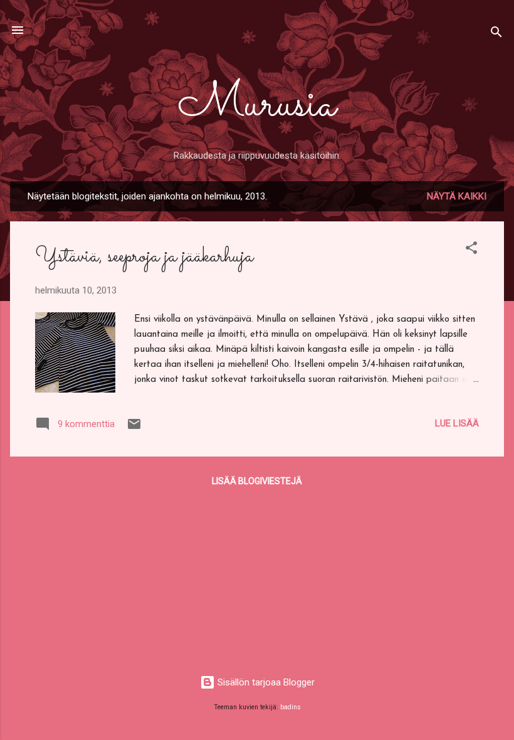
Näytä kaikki (456, 196)
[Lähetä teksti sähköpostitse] (134, 428)
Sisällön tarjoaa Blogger (265, 682)
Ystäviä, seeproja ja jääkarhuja (144, 256)
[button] (471, 250)
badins (290, 707)
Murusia (257, 105)
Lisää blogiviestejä (257, 481)
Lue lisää (457, 423)
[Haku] (496, 34)
